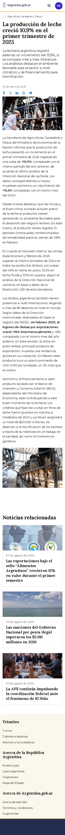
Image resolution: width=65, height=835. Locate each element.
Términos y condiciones (17, 808)
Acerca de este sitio (14, 802)
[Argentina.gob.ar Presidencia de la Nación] (16, 5)
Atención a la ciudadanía (18, 742)
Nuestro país (10, 765)
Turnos (7, 730)
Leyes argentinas (13, 771)
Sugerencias (10, 813)
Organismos (10, 777)
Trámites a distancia (15, 736)
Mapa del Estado (13, 783)
